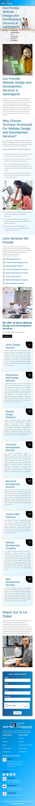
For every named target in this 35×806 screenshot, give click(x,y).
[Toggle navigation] (32, 3)
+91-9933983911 (16, 780)
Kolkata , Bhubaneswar (13, 795)
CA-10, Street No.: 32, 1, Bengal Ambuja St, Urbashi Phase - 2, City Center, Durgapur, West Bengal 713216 (15, 763)
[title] (6, 2)
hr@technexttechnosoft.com (14, 788)
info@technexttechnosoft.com (15, 789)
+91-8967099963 (14, 782)
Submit (17, 713)
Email (6, 684)
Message (8, 696)
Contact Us (7, 336)
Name (6, 677)
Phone (7, 690)
